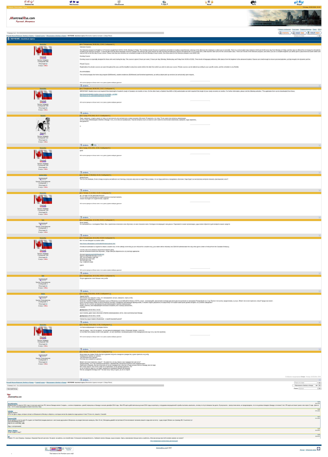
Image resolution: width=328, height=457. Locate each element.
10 (110, 293)
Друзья (302, 450)
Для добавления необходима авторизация (164, 441)
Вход (25, 7)
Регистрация (18, 7)
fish (43, 220)
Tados (43, 293)
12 (111, 352)
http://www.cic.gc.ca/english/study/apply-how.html (95, 96)
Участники (295, 29)
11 (111, 324)
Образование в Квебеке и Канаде (56, 35)
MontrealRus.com (161, 448)
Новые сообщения (285, 29)
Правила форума (305, 29)
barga (43, 352)
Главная (10, 7)
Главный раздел (40, 35)
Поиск (315, 29)
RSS (319, 29)
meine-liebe (43, 175)
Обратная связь (311, 450)
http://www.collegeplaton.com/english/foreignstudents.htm (97, 243)
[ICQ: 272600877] (94, 145)
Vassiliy (42, 115)
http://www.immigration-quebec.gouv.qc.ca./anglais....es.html (98, 94)
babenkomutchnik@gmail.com (94, 254)
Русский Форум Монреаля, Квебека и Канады (20, 35)
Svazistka (43, 44)
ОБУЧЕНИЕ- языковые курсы (76, 35)
